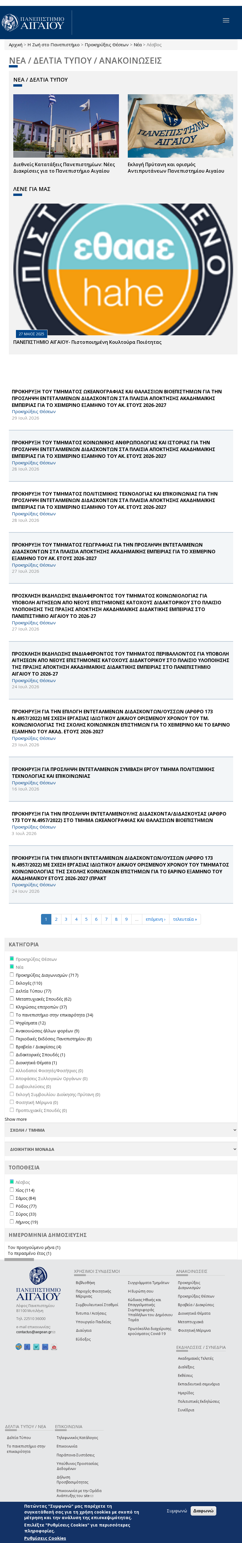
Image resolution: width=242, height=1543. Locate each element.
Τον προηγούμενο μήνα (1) (34, 1247)
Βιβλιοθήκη (85, 1282)
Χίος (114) (25, 1190)
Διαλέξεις (186, 1366)
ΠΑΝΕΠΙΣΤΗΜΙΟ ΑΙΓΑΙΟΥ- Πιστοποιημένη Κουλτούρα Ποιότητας (87, 342)
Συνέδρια (186, 1409)
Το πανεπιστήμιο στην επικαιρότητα (26, 1449)
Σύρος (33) (26, 1214)
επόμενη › (156, 919)
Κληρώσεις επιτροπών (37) (41, 1007)
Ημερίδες (186, 1392)
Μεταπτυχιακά (190, 1321)
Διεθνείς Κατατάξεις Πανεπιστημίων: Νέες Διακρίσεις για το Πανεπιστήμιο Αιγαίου (64, 167)
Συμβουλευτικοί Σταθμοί (97, 1304)
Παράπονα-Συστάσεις (75, 1455)
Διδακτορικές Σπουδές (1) (40, 1054)
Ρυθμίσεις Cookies (45, 1538)
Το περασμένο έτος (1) (29, 1253)
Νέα (138, 44)
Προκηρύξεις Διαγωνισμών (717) (47, 975)
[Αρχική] (36, 22)
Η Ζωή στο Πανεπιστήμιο (53, 44)
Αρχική (15, 44)
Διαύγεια (83, 1330)
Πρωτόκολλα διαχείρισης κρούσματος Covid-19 (149, 1331)
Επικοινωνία (67, 1446)
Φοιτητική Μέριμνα (194, 1330)
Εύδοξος (83, 1339)
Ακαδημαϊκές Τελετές (195, 1358)
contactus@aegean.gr (35, 1332)
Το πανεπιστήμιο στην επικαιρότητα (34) (54, 1015)
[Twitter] (36, 1346)
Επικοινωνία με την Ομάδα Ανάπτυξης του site (79, 1493)
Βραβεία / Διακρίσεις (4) (38, 1046)
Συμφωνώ (177, 1511)
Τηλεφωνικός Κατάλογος (77, 1437)
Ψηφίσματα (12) (31, 1023)
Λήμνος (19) (27, 1222)
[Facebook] (27, 1346)
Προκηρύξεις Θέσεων (107, 44)
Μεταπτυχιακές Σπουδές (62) (43, 999)
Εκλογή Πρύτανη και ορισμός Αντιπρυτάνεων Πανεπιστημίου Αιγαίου (176, 167)
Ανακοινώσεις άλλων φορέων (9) (47, 1031)
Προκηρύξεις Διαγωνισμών (189, 1285)
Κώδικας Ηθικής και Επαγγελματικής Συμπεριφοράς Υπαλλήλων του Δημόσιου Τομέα (150, 1310)
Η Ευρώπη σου (140, 1291)
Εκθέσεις (185, 1375)
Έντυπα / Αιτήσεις (91, 1313)
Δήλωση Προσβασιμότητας (72, 1480)
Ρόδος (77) (26, 1206)
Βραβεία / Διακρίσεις (196, 1304)
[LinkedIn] (45, 1346)
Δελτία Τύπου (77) (33, 991)
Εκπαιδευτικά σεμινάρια (199, 1384)
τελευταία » (185, 919)
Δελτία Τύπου (19, 1437)
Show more (16, 1119)
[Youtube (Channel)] (54, 1346)
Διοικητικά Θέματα (194, 1313)
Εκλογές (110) (29, 983)
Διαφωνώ (203, 1510)
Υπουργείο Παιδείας (93, 1321)
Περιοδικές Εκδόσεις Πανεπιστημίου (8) (54, 1039)
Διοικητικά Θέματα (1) (36, 1062)
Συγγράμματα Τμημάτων (148, 1282)
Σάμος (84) (26, 1198)
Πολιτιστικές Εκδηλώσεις (199, 1401)
